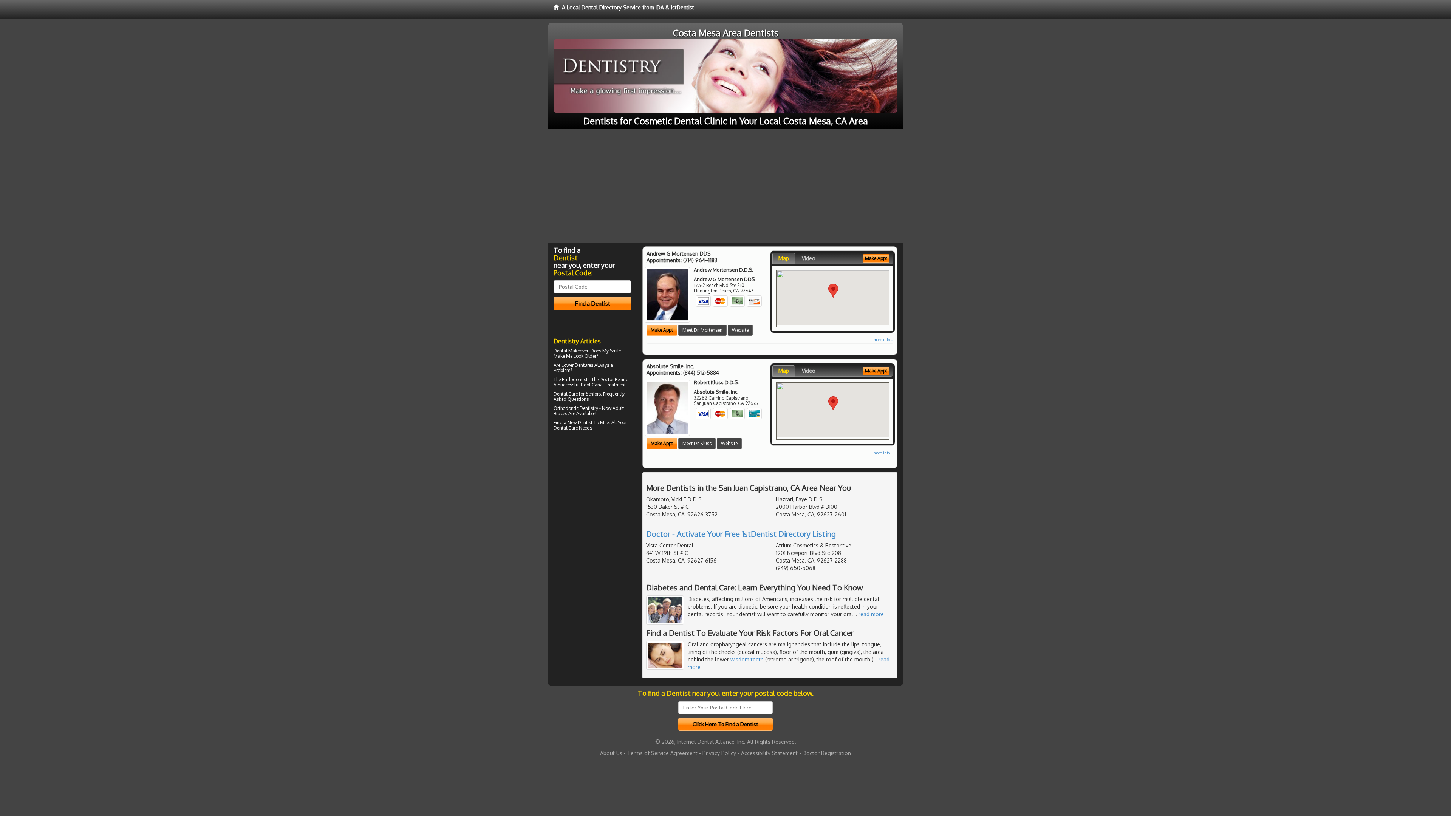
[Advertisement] (725, 186)
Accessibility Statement (769, 753)
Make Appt (662, 330)
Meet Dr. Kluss (697, 443)
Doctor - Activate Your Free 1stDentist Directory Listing (741, 534)
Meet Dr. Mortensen (702, 330)
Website (740, 330)
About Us (611, 753)
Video (808, 258)
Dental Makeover (571, 351)
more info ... (883, 339)
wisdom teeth (747, 659)
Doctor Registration (827, 753)
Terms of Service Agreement (662, 753)
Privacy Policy (719, 753)
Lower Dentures (577, 365)
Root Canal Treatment (603, 385)
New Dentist (580, 422)
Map (783, 258)
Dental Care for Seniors (577, 394)
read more (871, 614)
